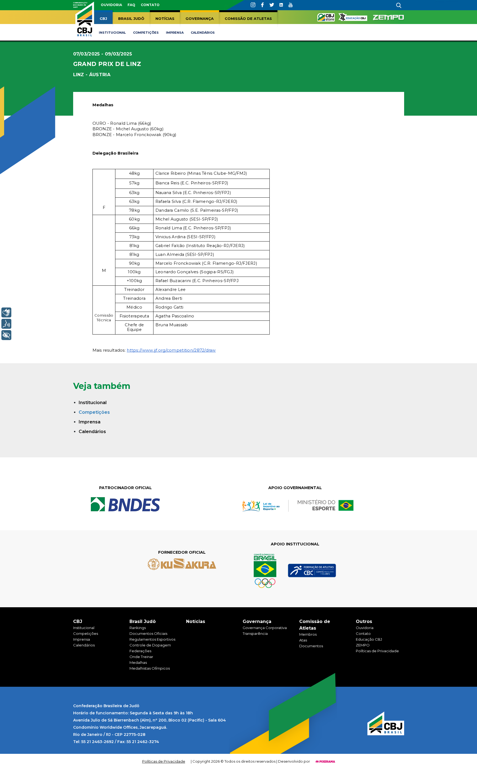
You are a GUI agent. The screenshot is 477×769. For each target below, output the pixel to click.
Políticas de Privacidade (377, 651)
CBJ (103, 18)
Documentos (311, 646)
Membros (308, 634)
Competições (146, 33)
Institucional (112, 33)
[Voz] (6, 324)
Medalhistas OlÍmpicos (149, 668)
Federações (140, 651)
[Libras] (6, 312)
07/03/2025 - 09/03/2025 (102, 54)
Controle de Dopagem (150, 645)
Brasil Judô (131, 18)
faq (131, 5)
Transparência (255, 633)
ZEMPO (363, 645)
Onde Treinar (141, 656)
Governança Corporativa (265, 627)
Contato (150, 5)
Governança (200, 18)
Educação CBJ (369, 639)
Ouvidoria (111, 5)
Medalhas (138, 662)
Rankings (137, 627)
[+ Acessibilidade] (6, 335)
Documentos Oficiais (148, 633)
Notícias (164, 18)
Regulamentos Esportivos (152, 639)
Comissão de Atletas (248, 18)
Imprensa (175, 33)
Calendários (203, 33)
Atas (303, 640)
